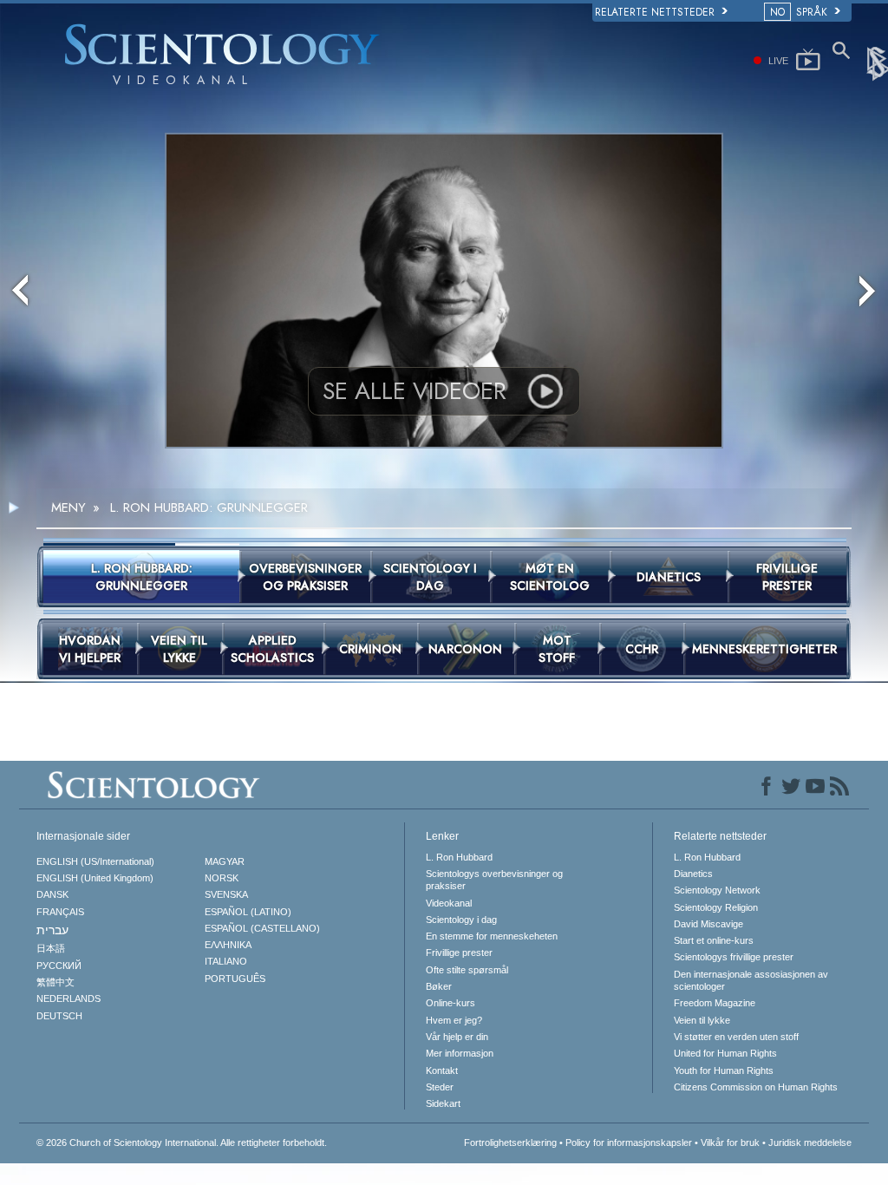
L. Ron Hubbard (459, 857)
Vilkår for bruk (730, 1142)
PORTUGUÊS (235, 978)
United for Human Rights (725, 1053)
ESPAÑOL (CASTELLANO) (262, 928)
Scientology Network (717, 890)
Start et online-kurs (714, 940)
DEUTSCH (59, 1016)
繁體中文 (55, 982)
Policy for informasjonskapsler (628, 1142)
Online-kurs (450, 1003)
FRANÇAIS (60, 912)
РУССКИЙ (59, 965)
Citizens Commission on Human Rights (756, 1087)
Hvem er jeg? (454, 1020)
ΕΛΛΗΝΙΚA (228, 944)
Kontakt (442, 1070)
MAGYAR (225, 861)
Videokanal (449, 903)
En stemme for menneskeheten (492, 936)
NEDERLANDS (68, 998)
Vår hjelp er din (457, 1036)
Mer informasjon (459, 1053)
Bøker (439, 986)
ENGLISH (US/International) (95, 861)
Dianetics (693, 873)
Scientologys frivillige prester (733, 957)
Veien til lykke (702, 1020)
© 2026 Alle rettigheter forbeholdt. (181, 1142)
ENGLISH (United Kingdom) (94, 878)
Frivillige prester (459, 952)
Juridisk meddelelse (810, 1142)
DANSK (52, 894)
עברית (52, 930)
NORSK (221, 878)
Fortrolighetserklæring (510, 1142)
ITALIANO (226, 961)
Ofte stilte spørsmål (467, 970)
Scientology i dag (461, 919)
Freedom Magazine (714, 1003)
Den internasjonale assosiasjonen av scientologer (751, 980)
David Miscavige (708, 924)
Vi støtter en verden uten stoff (736, 1036)
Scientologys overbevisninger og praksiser (494, 879)
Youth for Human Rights (724, 1070)
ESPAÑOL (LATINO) (248, 912)
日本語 (50, 948)
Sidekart (443, 1103)
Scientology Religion (716, 907)
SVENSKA (226, 894)
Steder (440, 1087)
